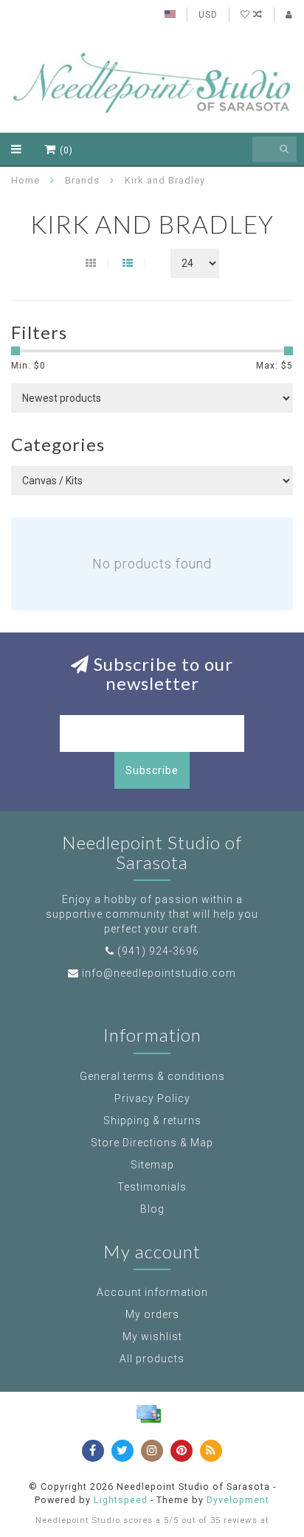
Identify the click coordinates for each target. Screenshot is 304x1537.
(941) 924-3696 (158, 951)
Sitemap (152, 1165)
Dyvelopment (238, 1499)
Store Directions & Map (152, 1143)
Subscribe (152, 770)
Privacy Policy (152, 1098)
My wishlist (152, 1336)
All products (152, 1359)
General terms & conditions (152, 1076)
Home (25, 180)
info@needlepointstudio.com (159, 973)
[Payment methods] (148, 1414)
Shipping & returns (152, 1120)
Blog (152, 1209)
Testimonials (152, 1187)
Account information (152, 1292)
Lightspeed (121, 1499)
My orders (152, 1314)
